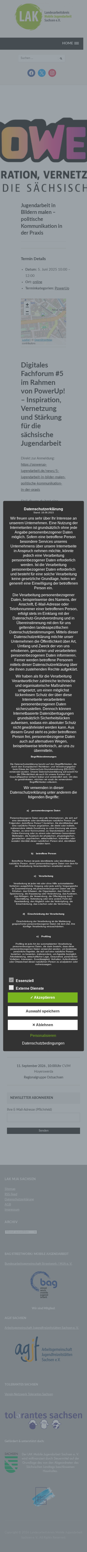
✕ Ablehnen (42, 1025)
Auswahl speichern (43, 1011)
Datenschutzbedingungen (43, 1043)
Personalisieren (43, 1035)
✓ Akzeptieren (42, 997)
